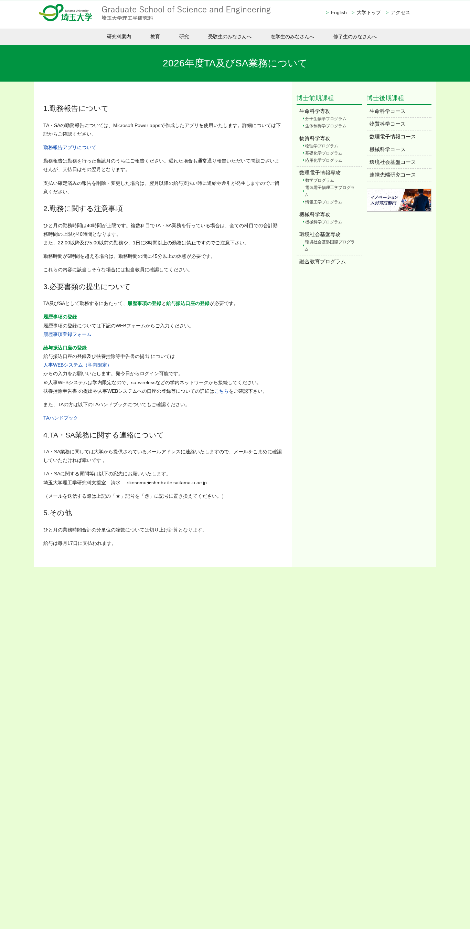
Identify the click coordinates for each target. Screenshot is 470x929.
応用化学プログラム (323, 160)
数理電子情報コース (393, 136)
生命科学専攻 (314, 111)
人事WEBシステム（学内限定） (77, 365)
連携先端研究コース (393, 175)
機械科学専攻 (314, 214)
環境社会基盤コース (393, 162)
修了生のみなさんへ (355, 36)
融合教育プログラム (322, 261)
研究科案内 (119, 36)
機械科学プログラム (323, 222)
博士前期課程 (315, 98)
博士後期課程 (385, 98)
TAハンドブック (60, 418)
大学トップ (369, 12)
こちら (221, 391)
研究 (184, 36)
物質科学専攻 (314, 138)
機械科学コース (388, 149)
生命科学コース (388, 111)
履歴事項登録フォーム (67, 334)
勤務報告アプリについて (69, 147)
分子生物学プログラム (325, 118)
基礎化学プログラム (323, 153)
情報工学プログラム (323, 202)
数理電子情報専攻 (320, 173)
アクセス (400, 12)
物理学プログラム (321, 146)
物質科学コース (388, 124)
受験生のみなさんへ (230, 36)
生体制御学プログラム (325, 126)
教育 (155, 36)
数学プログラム (319, 180)
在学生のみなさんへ (292, 36)
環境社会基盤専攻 (320, 234)
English (339, 12)
